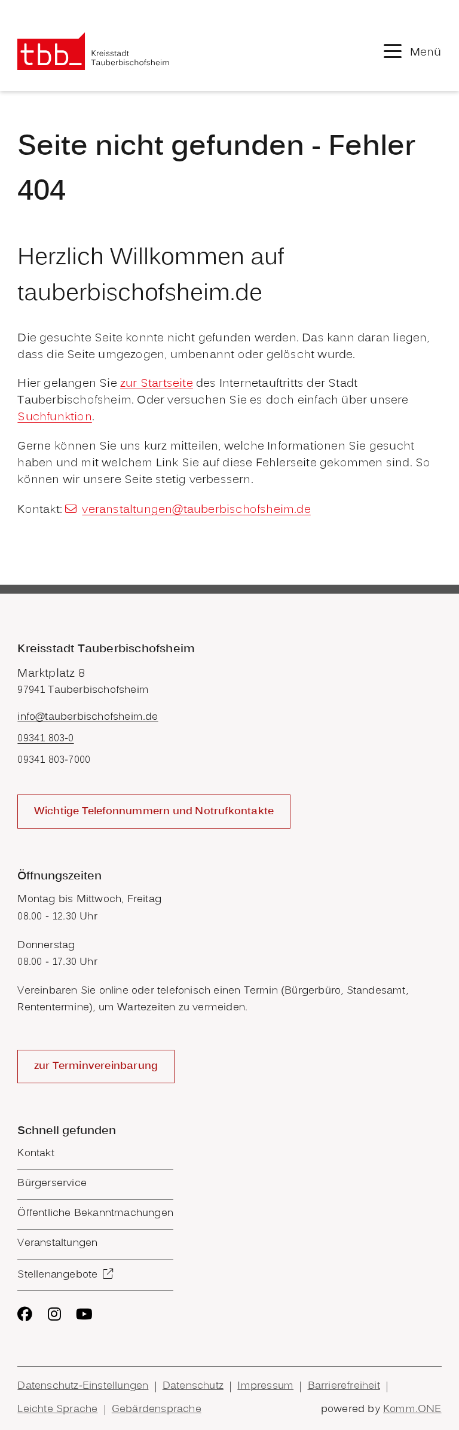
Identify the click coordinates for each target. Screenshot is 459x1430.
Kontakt (35, 1154)
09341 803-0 (45, 739)
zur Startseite (156, 383)
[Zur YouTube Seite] (84, 1314)
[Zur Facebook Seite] (24, 1314)
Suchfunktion (54, 417)
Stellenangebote (57, 1275)
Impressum (265, 1386)
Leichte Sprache (57, 1409)
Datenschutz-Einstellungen (82, 1386)
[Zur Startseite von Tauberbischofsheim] (93, 51)
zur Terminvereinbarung (96, 1066)
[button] (413, 51)
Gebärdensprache (156, 1409)
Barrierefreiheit (344, 1386)
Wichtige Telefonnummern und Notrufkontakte (154, 812)
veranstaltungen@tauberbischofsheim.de (196, 510)
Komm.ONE (412, 1409)
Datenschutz (193, 1386)
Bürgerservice (52, 1183)
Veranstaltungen (57, 1243)
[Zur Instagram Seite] (54, 1314)
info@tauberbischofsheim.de (87, 717)
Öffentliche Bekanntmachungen (95, 1213)
